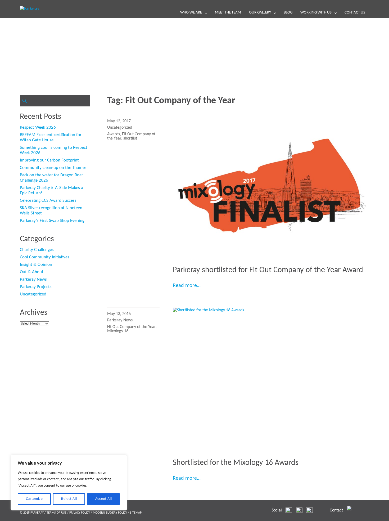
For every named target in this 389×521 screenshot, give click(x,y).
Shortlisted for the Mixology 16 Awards (235, 463)
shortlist (130, 138)
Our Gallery (260, 13)
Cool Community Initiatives (44, 257)
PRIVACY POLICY (79, 512)
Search (24, 100)
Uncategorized (119, 127)
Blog (288, 13)
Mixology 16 (117, 331)
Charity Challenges (37, 250)
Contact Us (355, 13)
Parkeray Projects (36, 287)
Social (277, 510)
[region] (69, 482)
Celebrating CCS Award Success (48, 200)
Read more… (187, 285)
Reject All (69, 499)
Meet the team (228, 13)
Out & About (31, 272)
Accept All (103, 499)
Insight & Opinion (36, 264)
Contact (336, 510)
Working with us (316, 13)
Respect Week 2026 (38, 127)
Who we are (191, 13)
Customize (34, 499)
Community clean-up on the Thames (53, 167)
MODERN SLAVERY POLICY (110, 512)
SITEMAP (136, 512)
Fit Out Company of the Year (131, 327)
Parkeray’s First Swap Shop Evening (52, 220)
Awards (113, 134)
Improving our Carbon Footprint (49, 160)
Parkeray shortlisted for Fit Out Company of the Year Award (268, 270)
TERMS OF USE (56, 512)
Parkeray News (120, 320)
